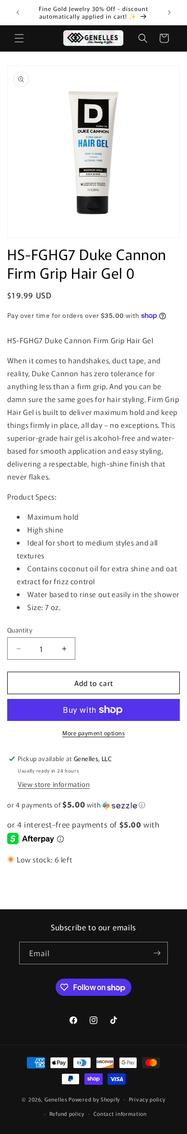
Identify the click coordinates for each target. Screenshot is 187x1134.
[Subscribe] (156, 953)
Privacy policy (147, 1099)
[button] (19, 38)
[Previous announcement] (17, 12)
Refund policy (66, 1113)
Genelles (56, 1098)
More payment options (93, 733)
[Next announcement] (169, 12)
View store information (54, 784)
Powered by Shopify (94, 1098)
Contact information (120, 1113)
